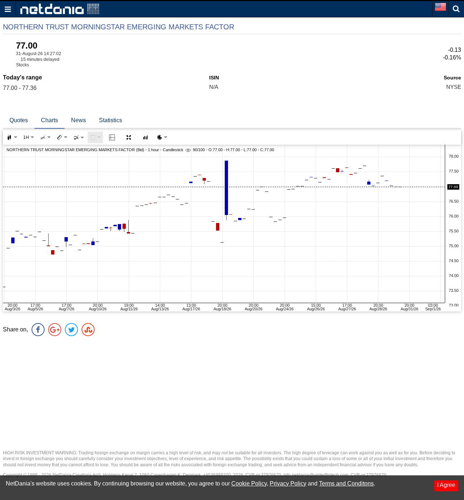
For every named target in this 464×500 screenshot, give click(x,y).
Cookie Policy (249, 483)
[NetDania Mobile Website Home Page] (59, 8)
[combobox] (78, 137)
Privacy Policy (288, 483)
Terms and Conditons (346, 483)
